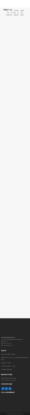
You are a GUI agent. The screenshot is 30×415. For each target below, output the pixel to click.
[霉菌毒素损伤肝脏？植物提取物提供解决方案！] (15, 216)
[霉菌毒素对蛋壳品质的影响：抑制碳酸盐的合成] (15, 162)
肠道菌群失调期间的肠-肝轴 (12, 117)
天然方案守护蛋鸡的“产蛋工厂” (13, 61)
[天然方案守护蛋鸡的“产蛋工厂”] (15, 39)
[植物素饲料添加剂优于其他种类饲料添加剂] (15, 270)
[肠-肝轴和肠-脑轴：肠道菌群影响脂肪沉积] (15, 80)
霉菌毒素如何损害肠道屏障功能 (13, 254)
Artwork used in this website (8, 380)
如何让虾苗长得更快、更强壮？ (8, 354)
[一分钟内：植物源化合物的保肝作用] (15, 190)
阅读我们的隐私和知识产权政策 (8, 378)
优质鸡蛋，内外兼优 (6, 363)
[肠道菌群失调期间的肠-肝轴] (15, 108)
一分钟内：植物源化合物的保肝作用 (14, 199)
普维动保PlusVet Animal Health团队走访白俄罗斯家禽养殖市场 (15, 358)
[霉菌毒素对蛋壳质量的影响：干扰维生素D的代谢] (15, 134)
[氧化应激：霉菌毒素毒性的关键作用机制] (15, 298)
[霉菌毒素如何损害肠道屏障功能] (15, 244)
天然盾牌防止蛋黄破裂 (6, 369)
